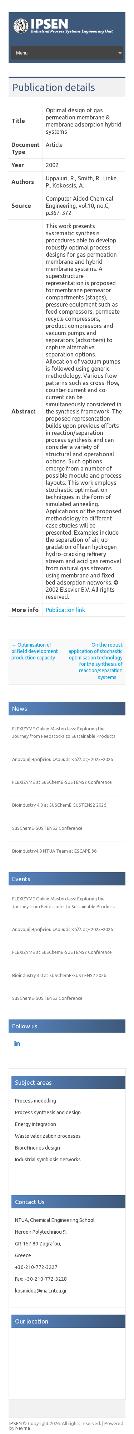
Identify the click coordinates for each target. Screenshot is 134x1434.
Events (21, 878)
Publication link (65, 610)
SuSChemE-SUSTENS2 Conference (47, 828)
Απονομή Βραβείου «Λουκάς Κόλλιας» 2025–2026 (62, 759)
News (19, 708)
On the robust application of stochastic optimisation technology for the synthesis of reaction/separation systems (96, 661)
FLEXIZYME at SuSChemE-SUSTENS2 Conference (62, 782)
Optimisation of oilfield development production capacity (34, 651)
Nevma (22, 1427)
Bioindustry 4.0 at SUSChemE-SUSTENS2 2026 (59, 804)
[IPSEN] (67, 35)
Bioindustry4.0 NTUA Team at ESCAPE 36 (54, 850)
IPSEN (15, 1423)
